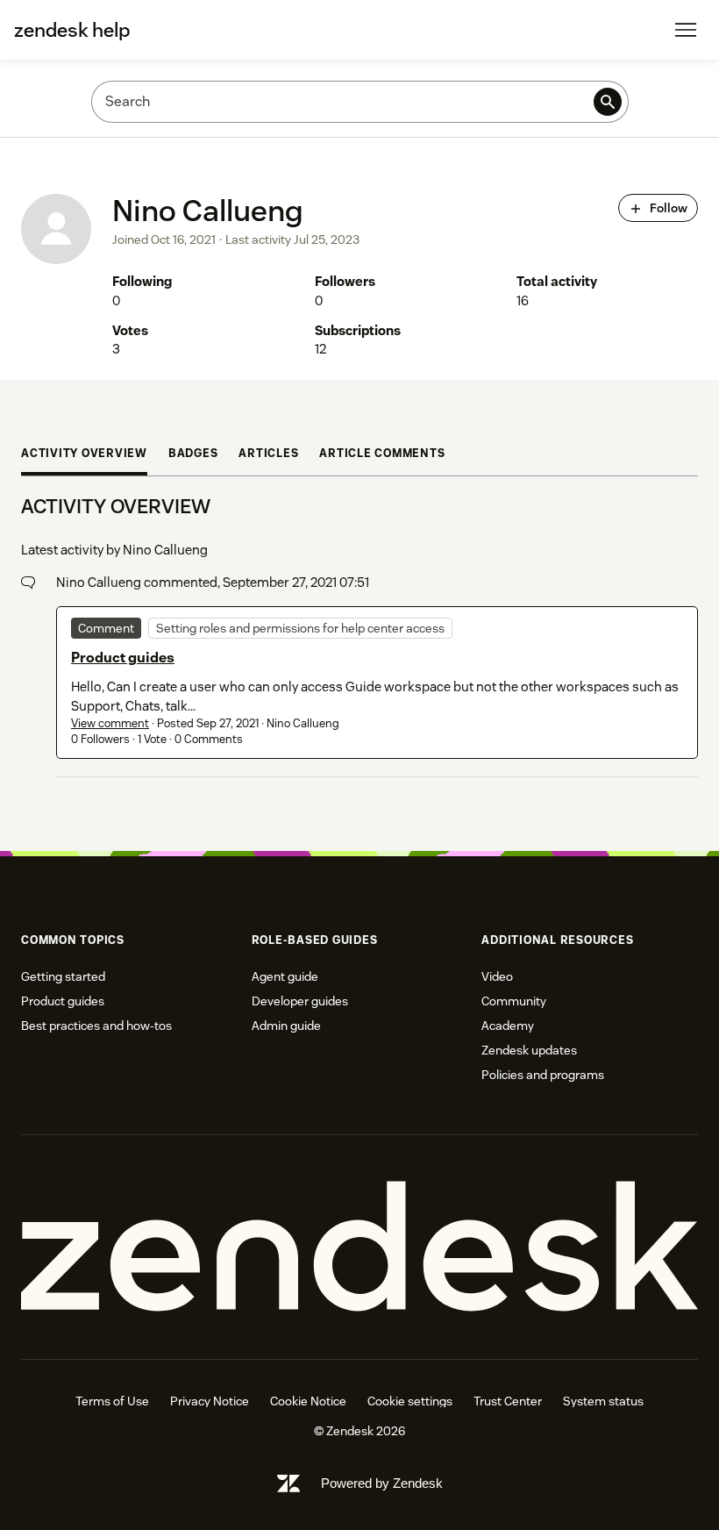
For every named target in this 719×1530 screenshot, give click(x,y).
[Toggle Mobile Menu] (685, 30)
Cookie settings (409, 1401)
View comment (110, 723)
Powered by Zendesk (382, 1483)
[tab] (84, 455)
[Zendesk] (359, 1247)
